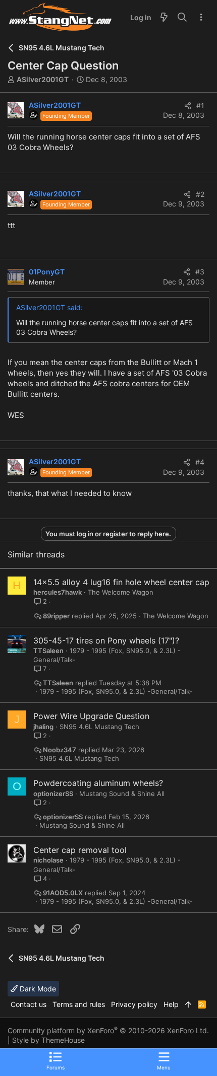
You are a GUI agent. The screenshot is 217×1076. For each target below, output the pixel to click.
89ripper (56, 616)
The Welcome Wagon (120, 592)
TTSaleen (48, 651)
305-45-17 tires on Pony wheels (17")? (106, 640)
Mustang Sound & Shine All (122, 794)
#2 (200, 194)
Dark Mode (37, 988)
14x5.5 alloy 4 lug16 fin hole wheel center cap (121, 582)
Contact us (28, 1004)
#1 (200, 105)
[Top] (188, 1004)
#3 (199, 271)
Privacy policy (134, 1004)
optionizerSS (53, 794)
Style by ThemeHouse (48, 1040)
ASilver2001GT (43, 79)
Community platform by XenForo (108, 1030)
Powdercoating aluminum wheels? (98, 783)
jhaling (43, 727)
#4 (199, 462)
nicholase (48, 860)
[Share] (188, 105)
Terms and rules (78, 1004)
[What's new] (164, 18)
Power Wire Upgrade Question (91, 716)
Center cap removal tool (80, 850)
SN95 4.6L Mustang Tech (99, 727)
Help (171, 1004)
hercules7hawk (57, 592)
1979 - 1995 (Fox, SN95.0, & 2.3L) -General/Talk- (115, 691)
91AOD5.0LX (63, 893)
